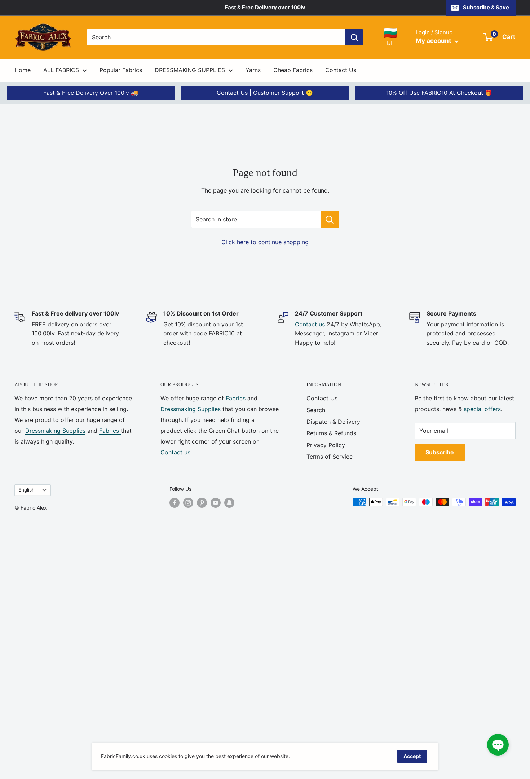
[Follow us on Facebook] (174, 503)
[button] (498, 745)
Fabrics (110, 430)
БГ (390, 37)
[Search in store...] (330, 219)
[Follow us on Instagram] (188, 503)
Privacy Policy (325, 445)
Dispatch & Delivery (333, 421)
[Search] (354, 37)
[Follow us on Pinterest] (202, 503)
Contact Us (340, 70)
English (26, 490)
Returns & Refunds (331, 433)
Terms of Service (329, 456)
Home (22, 70)
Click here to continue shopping (265, 242)
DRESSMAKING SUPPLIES (190, 70)
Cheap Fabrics (293, 70)
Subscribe (439, 452)
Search (315, 410)
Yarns (253, 70)
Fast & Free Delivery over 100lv (265, 7)
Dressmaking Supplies (55, 430)
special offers (482, 409)
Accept (412, 756)
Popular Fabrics (121, 70)
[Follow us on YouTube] (216, 503)
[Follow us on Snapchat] (229, 503)
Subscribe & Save (486, 7)
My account (434, 40)
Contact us (310, 324)
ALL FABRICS (61, 70)
